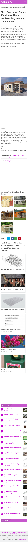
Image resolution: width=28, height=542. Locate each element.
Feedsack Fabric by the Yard (11, 414)
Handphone (16, 155)
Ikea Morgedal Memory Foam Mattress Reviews (13, 309)
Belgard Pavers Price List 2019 (11, 502)
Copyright (14, 532)
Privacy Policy (15, 533)
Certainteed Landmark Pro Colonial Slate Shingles (13, 289)
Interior (2, 24)
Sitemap (4, 532)
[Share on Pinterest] (19, 238)
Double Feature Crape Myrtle (8, 349)
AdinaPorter (7, 1)
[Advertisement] (14, 62)
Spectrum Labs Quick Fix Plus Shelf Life (11, 329)
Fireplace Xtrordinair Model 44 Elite (13, 469)
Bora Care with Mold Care (7, 370)
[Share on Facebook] (12, 238)
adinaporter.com (22, 539)
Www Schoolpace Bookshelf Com (12, 486)
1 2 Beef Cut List (8, 508)
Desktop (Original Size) (9, 157)
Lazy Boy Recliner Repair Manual (12, 431)
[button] (25, 2)
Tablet (22, 155)
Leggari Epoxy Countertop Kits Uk (12, 453)
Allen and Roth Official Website (12, 425)
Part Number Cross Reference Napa (13, 497)
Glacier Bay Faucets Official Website (13, 420)
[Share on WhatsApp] (15, 238)
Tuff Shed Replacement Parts (11, 458)
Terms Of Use (20, 532)
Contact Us (9, 532)
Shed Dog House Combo (11, 161)
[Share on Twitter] (8, 238)
